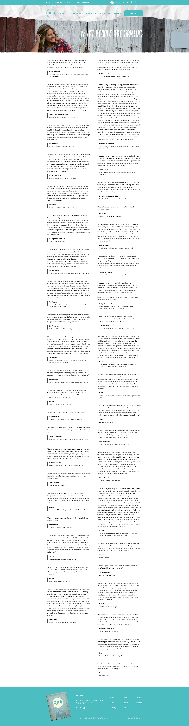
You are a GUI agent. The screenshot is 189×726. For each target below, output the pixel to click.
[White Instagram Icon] (131, 2)
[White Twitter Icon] (127, 2)
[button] (139, 2)
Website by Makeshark (134, 718)
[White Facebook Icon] (124, 2)
